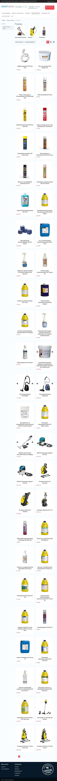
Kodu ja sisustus (36, 13)
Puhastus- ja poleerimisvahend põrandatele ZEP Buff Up (25, 567)
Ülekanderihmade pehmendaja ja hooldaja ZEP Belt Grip (25, 539)
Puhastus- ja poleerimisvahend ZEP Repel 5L (45, 539)
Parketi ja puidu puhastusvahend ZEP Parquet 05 (45, 272)
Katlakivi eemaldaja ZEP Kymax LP (25, 658)
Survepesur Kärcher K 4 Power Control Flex (25, 747)
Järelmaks (17, 775)
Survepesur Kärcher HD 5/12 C (45, 510)
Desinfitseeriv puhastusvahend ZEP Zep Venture (45, 182)
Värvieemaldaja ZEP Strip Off (44, 627)
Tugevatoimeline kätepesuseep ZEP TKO (25, 211)
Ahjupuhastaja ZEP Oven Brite (25, 362)
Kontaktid (17, 766)
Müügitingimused (18, 771)
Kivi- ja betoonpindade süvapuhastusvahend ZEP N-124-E (44, 242)
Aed (12, 16)
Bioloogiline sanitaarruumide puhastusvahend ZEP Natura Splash (44, 212)
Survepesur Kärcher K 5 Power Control (45, 747)
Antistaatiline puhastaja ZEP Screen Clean (24, 154)
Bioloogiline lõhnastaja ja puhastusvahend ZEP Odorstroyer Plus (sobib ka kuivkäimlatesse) (45, 333)
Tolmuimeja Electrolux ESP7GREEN (25, 395)
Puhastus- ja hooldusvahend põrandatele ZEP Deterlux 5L (44, 567)
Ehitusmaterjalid (6, 13)
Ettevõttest (17, 769)
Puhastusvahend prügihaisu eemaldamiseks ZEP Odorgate (25, 331)
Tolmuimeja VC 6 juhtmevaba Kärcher (45, 718)
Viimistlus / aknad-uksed (18, 13)
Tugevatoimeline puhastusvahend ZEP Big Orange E (44, 302)
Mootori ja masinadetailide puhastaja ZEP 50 (25, 182)
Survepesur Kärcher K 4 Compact (45, 482)
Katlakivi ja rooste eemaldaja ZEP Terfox (25, 301)
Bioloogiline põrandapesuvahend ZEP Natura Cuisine (44, 424)
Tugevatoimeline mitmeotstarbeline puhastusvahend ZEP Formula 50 (45, 598)
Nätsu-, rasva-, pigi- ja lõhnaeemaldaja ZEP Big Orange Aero (24, 96)
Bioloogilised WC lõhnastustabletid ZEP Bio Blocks (25, 242)
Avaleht (3, 20)
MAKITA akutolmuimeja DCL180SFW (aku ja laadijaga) (25, 453)
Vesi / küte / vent (6, 16)
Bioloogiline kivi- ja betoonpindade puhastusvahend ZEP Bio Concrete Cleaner (24, 424)
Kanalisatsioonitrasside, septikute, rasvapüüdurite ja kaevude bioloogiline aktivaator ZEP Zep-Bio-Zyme (45, 365)
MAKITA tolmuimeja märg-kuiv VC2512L (25, 482)
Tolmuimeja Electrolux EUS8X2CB (45, 395)
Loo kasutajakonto (5, 769)
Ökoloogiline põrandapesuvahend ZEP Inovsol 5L (44, 659)
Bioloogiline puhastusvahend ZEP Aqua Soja (25, 718)
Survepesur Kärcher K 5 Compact (25, 510)
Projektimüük (17, 773)
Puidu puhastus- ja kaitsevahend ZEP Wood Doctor (45, 154)
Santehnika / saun (45, 13)
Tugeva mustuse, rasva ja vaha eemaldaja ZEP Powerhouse (45, 125)
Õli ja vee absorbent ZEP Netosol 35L (44, 67)
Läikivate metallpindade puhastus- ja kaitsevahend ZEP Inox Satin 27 (25, 689)
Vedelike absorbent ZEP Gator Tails (25, 67)
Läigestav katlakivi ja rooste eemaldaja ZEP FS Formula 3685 (25, 629)
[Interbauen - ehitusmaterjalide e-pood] (7, 6)
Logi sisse (3, 766)
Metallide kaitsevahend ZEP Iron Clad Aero (24, 125)
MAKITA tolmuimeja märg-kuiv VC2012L (45, 453)
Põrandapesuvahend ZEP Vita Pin (25, 596)
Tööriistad (27, 13)
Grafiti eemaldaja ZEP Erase (44, 94)
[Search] (26, 7)
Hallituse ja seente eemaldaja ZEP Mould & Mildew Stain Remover (25, 272)
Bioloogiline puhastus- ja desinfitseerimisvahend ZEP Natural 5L (44, 689)
